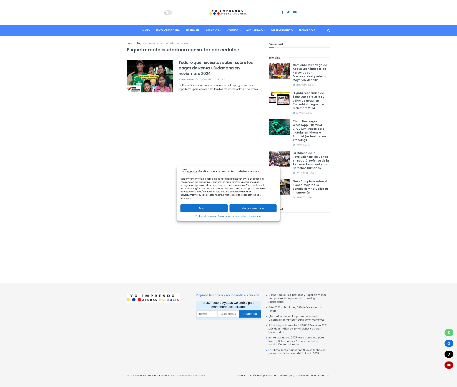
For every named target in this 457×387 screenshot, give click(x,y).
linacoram (187, 79)
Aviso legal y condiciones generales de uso (305, 375)
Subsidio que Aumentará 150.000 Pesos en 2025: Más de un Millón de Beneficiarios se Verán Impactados (298, 328)
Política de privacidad (263, 375)
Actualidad (254, 30)
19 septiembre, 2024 (305, 172)
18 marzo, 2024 (303, 144)
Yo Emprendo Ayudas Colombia (152, 375)
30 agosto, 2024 (304, 112)
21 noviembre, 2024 (305, 84)
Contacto (241, 375)
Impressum (255, 216)
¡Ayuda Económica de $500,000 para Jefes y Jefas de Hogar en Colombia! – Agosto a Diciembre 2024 (308, 100)
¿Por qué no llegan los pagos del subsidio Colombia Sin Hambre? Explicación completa (296, 318)
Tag (139, 43)
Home (130, 43)
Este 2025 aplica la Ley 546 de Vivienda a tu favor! (295, 309)
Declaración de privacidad (232, 216)
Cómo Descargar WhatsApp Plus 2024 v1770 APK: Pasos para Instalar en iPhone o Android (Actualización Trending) (309, 130)
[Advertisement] (299, 243)
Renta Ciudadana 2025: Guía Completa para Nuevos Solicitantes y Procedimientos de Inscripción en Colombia (296, 341)
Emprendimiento (281, 30)
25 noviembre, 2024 (208, 79)
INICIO (146, 30)
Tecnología (306, 30)
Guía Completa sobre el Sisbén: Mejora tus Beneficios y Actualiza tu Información (310, 186)
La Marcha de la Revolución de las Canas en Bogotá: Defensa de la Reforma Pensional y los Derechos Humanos (311, 160)
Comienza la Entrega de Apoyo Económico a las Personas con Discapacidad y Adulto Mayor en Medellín (310, 72)
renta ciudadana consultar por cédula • (167, 43)
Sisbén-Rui (192, 30)
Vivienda (232, 30)
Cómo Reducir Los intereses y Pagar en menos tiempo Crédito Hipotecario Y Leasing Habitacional (297, 298)
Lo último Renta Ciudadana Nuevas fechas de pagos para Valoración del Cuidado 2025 (297, 351)
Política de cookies (205, 216)
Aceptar (204, 208)
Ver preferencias (253, 208)
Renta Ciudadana (168, 30)
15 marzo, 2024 (303, 197)
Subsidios (212, 30)
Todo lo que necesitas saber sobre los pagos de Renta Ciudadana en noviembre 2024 (216, 68)
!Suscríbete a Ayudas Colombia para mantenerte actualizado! (228, 304)
